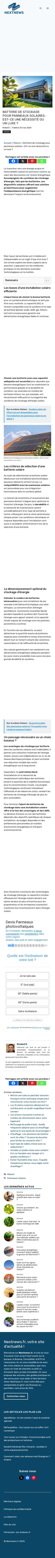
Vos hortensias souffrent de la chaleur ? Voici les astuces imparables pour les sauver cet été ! (28, 1323)
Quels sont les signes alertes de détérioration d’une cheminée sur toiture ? (27, 1266)
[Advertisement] (27, 45)
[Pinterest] (32, 161)
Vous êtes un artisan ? (46, 1028)
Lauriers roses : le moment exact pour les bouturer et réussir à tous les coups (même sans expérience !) (28, 1308)
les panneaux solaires (36, 171)
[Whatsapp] (41, 161)
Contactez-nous (16, 1396)
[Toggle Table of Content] (45, 280)
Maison (6, 132)
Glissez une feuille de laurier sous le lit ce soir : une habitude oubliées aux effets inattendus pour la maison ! (28, 1237)
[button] (40, 8)
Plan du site (10, 1524)
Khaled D (6, 128)
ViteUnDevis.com (37, 1027)
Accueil (7, 143)
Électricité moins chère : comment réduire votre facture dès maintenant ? (28, 1279)
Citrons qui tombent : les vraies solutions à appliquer (27, 1210)
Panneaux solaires (16, 1178)
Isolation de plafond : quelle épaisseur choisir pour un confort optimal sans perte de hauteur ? (27, 1293)
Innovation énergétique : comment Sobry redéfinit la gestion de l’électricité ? (28, 1252)
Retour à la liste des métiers (28, 1020)
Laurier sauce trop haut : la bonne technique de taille (28, 1222)
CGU (8, 1027)
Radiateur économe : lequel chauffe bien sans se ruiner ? (28, 1197)
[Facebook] (13, 161)
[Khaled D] (10, 1052)
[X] (22, 161)
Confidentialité (14, 1027)
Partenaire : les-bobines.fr (17, 1532)
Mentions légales (12, 1501)
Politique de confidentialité (17, 1509)
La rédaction (10, 1517)
